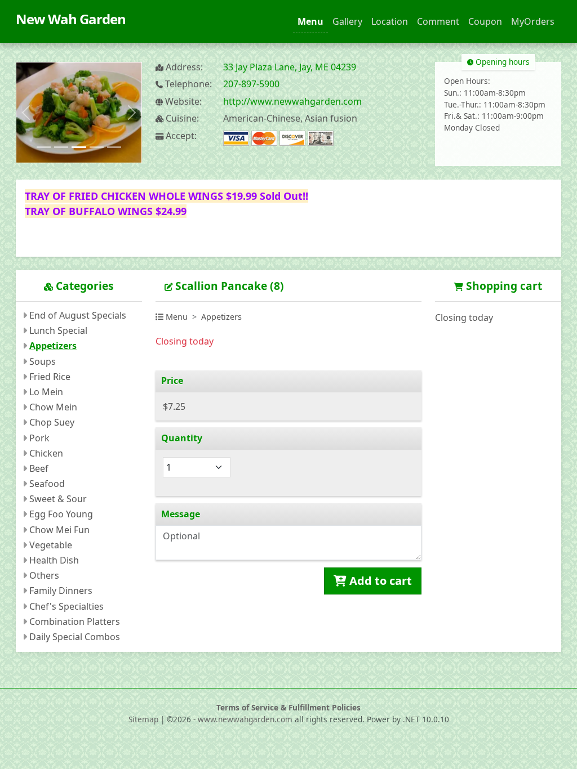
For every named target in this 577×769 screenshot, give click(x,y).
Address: (183, 67)
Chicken (46, 453)
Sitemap (143, 719)
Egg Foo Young (61, 514)
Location (389, 21)
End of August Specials (77, 315)
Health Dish (54, 560)
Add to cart (379, 580)
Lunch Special (58, 330)
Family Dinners (60, 590)
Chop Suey (51, 422)
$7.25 (174, 406)
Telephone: (187, 84)
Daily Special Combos (74, 637)
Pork (39, 438)
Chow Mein (53, 407)
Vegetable (50, 545)
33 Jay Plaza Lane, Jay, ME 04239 (289, 67)
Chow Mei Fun (59, 530)
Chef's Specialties (66, 606)
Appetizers (53, 345)
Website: (182, 101)
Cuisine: (181, 118)
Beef (38, 468)
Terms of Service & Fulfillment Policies (288, 707)
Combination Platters (74, 621)
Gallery (347, 21)
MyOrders (532, 21)
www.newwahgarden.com (245, 719)
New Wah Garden (71, 19)
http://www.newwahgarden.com (292, 101)
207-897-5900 (251, 84)
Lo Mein (46, 392)
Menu (310, 21)
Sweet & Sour (58, 499)
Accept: (180, 136)
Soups (42, 361)
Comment (438, 21)
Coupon (485, 21)
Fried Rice (49, 376)
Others (44, 575)
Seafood (47, 483)
